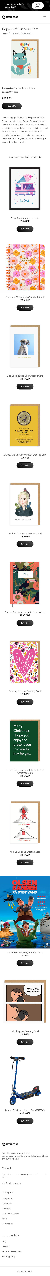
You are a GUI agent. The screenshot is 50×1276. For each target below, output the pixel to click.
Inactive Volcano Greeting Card (25, 851)
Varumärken (20, 88)
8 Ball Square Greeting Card (25, 1031)
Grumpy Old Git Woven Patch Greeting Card (25, 454)
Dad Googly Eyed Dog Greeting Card (25, 375)
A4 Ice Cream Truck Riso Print (25, 218)
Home (5, 33)
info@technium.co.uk (11, 1183)
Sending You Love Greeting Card (25, 691)
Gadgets (6, 1208)
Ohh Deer (31, 88)
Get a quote (38, 5)
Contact (5, 1246)
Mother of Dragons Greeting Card (25, 533)
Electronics (7, 1203)
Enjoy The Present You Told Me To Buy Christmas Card (25, 771)
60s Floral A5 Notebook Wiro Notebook (25, 297)
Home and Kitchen (10, 1213)
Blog (4, 1241)
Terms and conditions (12, 1251)
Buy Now (11, 106)
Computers (7, 1198)
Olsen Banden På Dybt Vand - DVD (25, 952)
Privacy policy (8, 1256)
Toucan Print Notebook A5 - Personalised (25, 612)
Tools (4, 1218)
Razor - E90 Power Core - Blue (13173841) (25, 1110)
